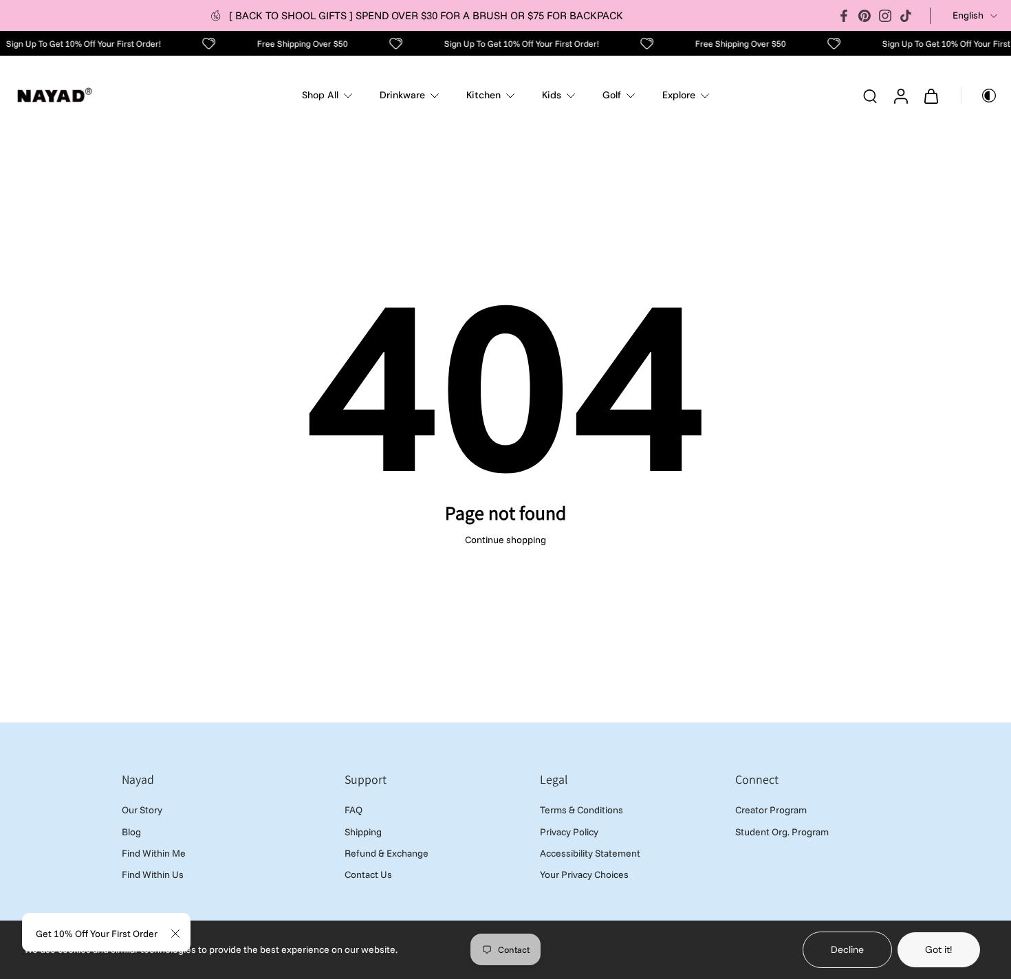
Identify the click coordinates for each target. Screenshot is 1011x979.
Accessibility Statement (590, 853)
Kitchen (483, 95)
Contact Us (368, 874)
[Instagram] (885, 16)
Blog (131, 832)
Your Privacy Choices (584, 874)
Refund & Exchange (386, 853)
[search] (870, 95)
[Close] (175, 933)
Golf (611, 95)
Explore (678, 95)
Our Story (142, 810)
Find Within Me (154, 853)
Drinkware (402, 95)
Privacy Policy (569, 832)
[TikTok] (905, 16)
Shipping (363, 832)
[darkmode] (979, 95)
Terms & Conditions (581, 810)
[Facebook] (844, 16)
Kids (551, 95)
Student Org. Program (782, 832)
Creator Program (771, 810)
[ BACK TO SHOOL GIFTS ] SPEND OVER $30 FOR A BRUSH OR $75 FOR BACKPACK (426, 15)
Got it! (939, 949)
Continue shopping (505, 540)
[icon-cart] (930, 95)
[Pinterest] (864, 16)
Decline (847, 949)
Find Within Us (153, 874)
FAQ (353, 810)
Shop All (320, 95)
